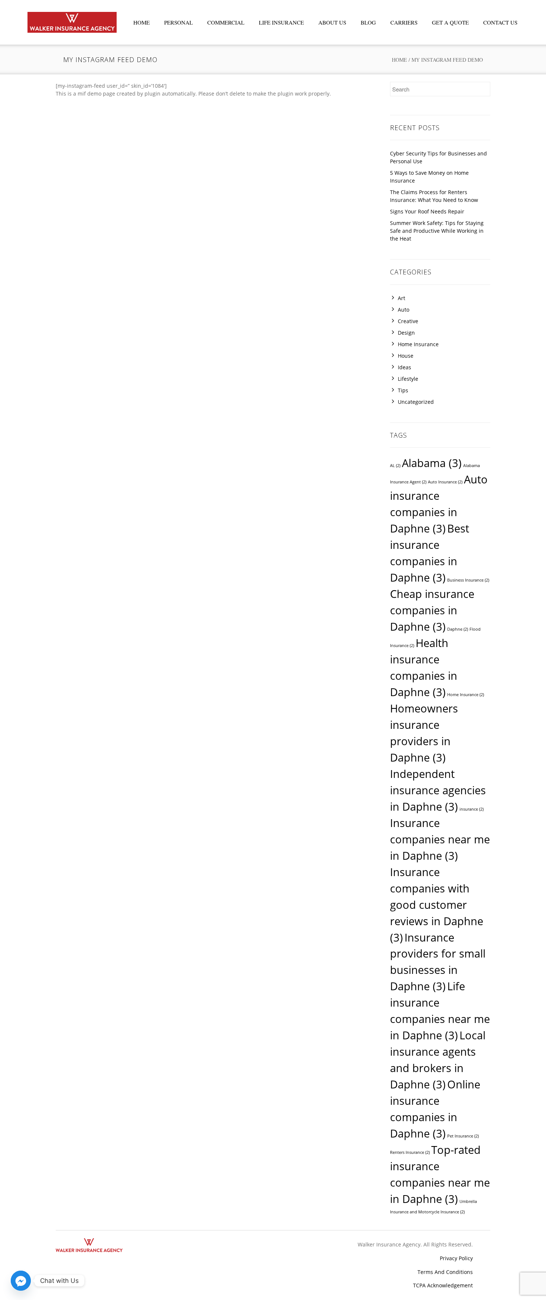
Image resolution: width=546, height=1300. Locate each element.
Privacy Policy (456, 1258)
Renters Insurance (410, 1152)
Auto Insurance (445, 482)
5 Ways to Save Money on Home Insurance (429, 176)
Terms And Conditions (445, 1271)
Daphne (457, 629)
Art (401, 298)
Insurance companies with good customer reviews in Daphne (436, 905)
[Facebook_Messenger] (21, 1281)
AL (395, 465)
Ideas (404, 367)
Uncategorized (416, 401)
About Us (332, 22)
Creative (408, 321)
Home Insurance (418, 344)
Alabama (432, 463)
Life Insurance (281, 22)
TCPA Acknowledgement (443, 1285)
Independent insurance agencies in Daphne (438, 790)
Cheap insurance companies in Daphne (432, 610)
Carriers (403, 22)
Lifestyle (408, 378)
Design (406, 332)
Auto (403, 309)
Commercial (225, 22)
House (405, 355)
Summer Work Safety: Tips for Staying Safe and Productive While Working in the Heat (437, 230)
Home (141, 22)
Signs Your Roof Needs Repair (427, 211)
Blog (368, 22)
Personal (178, 22)
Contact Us (500, 22)
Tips (403, 390)
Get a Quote (450, 22)
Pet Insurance (463, 1136)
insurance (471, 809)
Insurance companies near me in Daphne (440, 839)
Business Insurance (468, 580)
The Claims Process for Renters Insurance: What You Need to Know (434, 196)
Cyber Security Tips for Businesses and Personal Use (438, 157)
